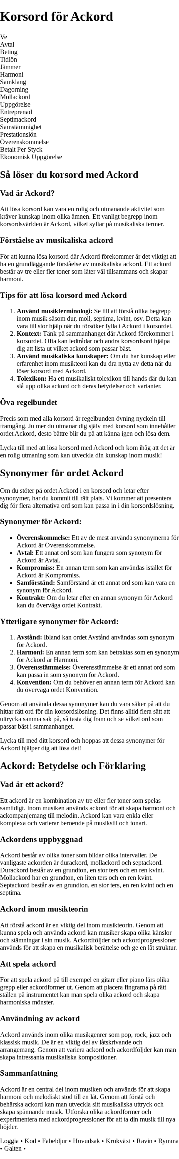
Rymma (168, 1140)
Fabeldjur (54, 1140)
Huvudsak (86, 1140)
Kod (30, 1140)
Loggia (9, 1140)
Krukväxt (118, 1140)
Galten (13, 1148)
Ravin (144, 1140)
